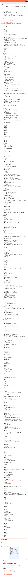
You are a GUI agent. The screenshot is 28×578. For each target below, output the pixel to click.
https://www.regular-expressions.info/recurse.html (10, 75)
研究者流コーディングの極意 (8, 468)
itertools (15, 218)
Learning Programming (11, 2)
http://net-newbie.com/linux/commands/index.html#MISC (10, 567)
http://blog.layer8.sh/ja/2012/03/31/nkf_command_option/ (10, 571)
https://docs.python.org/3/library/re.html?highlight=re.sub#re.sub (11, 326)
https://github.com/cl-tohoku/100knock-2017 (8, 22)
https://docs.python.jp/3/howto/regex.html (12, 377)
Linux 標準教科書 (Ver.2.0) (7, 562)
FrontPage (4, 2)
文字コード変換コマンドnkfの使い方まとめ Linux (9, 570)
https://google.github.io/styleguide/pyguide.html (16, 307)
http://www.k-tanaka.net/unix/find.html (8, 574)
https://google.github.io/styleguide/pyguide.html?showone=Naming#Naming (13, 480)
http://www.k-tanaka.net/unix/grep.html (8, 565)
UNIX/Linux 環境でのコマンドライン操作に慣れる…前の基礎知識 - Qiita (12, 469)
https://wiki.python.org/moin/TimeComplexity (9, 510)
